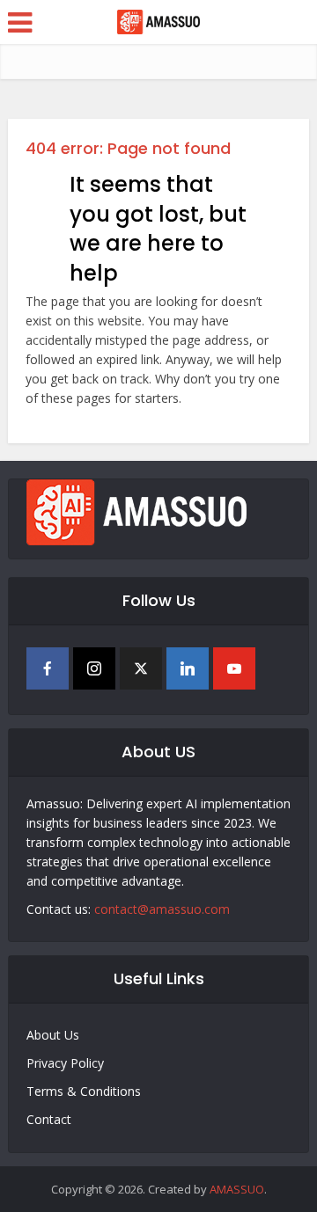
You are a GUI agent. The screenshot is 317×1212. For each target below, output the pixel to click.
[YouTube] (234, 668)
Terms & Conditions (83, 1091)
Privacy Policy (65, 1063)
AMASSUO (237, 1189)
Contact (48, 1119)
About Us (52, 1034)
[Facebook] (47, 668)
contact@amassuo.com (162, 909)
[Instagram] (94, 668)
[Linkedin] (187, 668)
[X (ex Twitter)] (141, 668)
